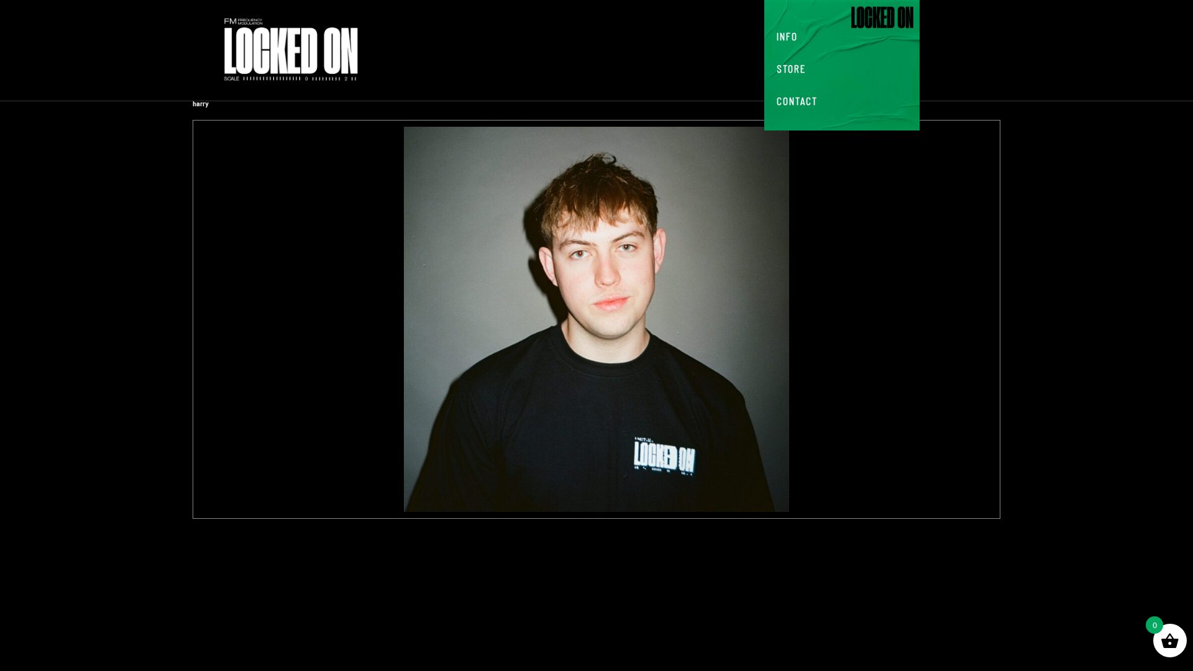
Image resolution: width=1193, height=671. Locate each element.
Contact (797, 100)
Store (791, 68)
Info (787, 36)
